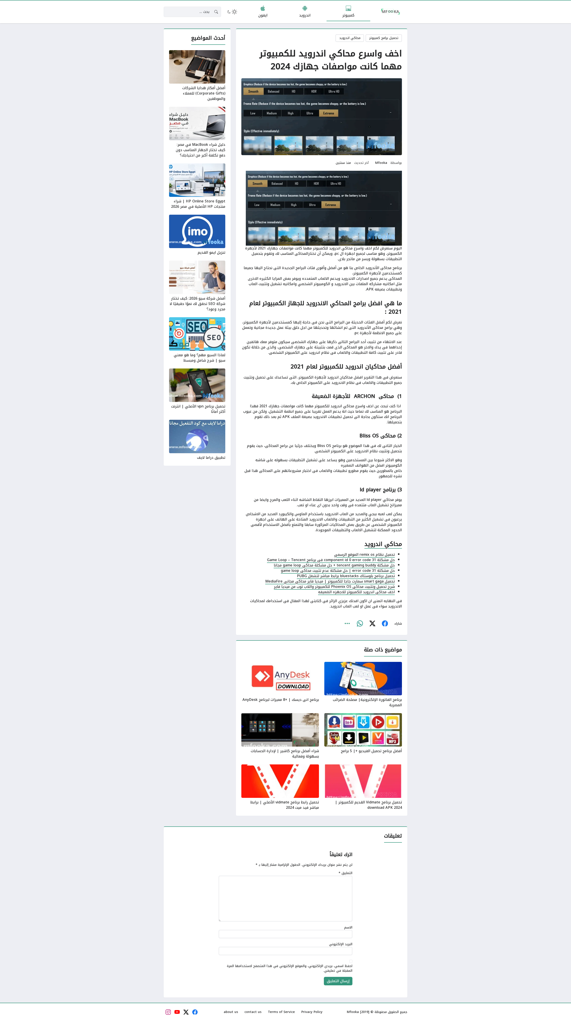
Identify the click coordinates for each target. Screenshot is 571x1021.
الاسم (348, 927)
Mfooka (381, 163)
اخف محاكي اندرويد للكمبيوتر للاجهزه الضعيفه (356, 592)
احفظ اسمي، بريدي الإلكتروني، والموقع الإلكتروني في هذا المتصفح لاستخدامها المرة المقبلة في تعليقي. (289, 968)
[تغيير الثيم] (232, 11)
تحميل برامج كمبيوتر (383, 38)
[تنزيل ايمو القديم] (197, 235)
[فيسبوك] (385, 624)
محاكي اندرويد (349, 38)
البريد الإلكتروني (340, 944)
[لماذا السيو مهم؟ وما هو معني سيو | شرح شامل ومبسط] (197, 340)
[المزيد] (347, 624)
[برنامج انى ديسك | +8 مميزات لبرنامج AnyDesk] (280, 685)
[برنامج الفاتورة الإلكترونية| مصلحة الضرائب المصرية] (363, 685)
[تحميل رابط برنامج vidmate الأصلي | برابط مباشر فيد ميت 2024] (280, 787)
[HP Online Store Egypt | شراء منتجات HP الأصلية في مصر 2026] (197, 186)
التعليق (345, 873)
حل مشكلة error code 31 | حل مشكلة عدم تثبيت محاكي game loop (338, 570)
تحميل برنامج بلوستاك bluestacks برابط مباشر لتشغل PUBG (346, 575)
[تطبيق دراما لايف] (197, 440)
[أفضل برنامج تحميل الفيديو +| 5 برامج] (363, 736)
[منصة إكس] (372, 624)
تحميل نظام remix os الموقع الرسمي (364, 554)
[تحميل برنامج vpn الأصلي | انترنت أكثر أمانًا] (197, 391)
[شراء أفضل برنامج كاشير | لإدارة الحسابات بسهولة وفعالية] (280, 736)
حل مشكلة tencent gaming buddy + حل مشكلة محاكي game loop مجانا (334, 565)
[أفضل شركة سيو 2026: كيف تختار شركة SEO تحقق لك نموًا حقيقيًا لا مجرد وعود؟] (197, 286)
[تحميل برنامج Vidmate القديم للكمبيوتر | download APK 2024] (363, 787)
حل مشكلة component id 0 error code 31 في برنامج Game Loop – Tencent (331, 559)
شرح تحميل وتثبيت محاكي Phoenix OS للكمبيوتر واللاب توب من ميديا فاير (334, 586)
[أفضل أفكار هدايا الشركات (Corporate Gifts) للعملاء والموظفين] (197, 75)
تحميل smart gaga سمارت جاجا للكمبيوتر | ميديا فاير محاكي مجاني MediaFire (330, 581)
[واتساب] (360, 624)
